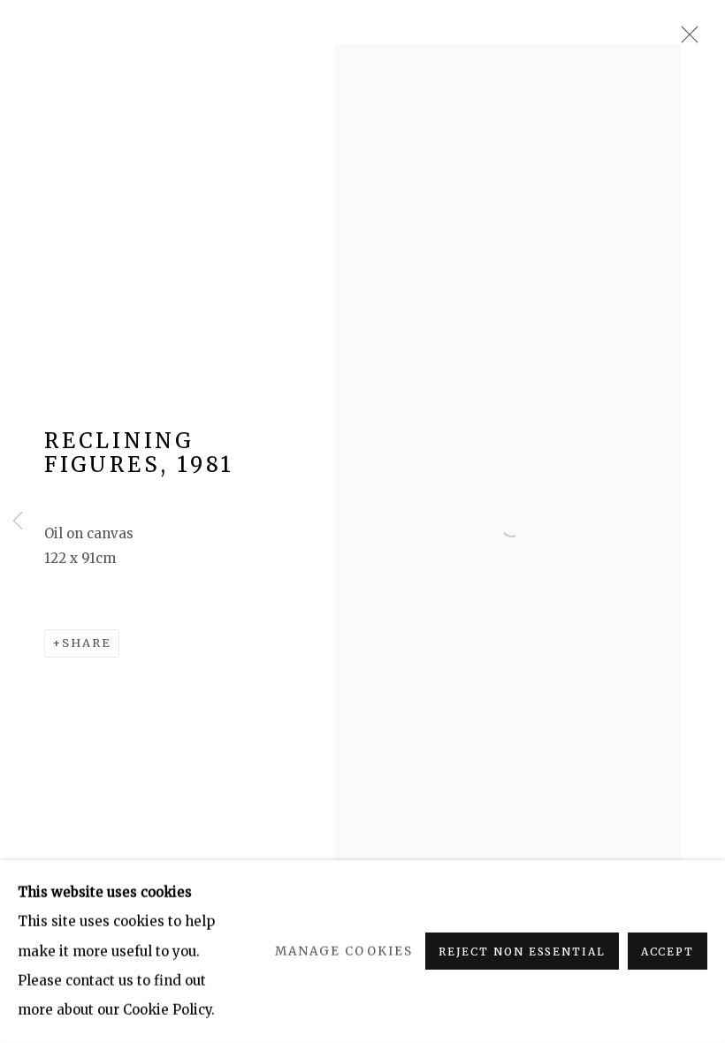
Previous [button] (17, 521)
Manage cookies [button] (344, 951)
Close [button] (685, 40)
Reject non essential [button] (522, 952)
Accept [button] (667, 952)
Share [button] (86, 643)
